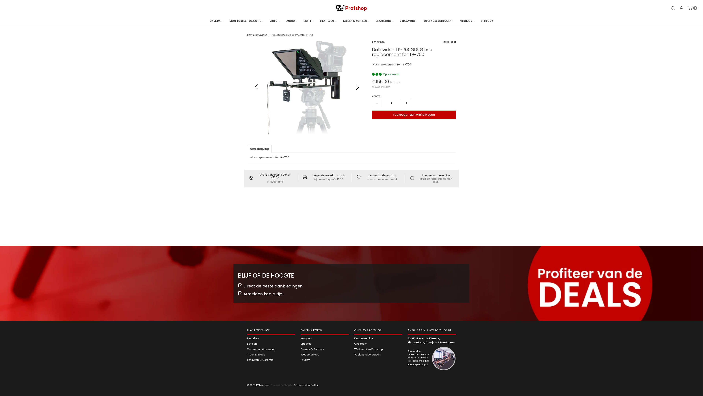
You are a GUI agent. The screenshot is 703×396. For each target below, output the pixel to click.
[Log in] (680, 8)
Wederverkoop (310, 354)
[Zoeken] (671, 8)
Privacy (305, 360)
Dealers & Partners (312, 349)
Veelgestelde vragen (367, 354)
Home (250, 34)
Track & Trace (256, 354)
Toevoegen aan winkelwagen (414, 115)
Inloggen (306, 338)
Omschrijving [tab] (259, 149)
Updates (306, 344)
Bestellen (253, 338)
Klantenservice (363, 338)
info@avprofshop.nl (418, 364)
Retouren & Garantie (260, 360)
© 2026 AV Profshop (258, 385)
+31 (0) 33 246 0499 (418, 361)
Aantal (377, 96)
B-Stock (487, 21)
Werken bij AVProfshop (368, 349)
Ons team (360, 344)
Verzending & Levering (261, 349)
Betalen (252, 344)
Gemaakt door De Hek (306, 385)
